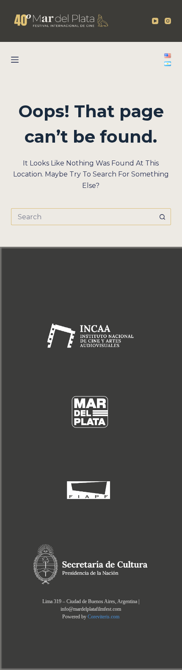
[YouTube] (155, 21)
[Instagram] (168, 21)
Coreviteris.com (103, 617)
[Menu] (15, 59)
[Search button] (162, 216)
